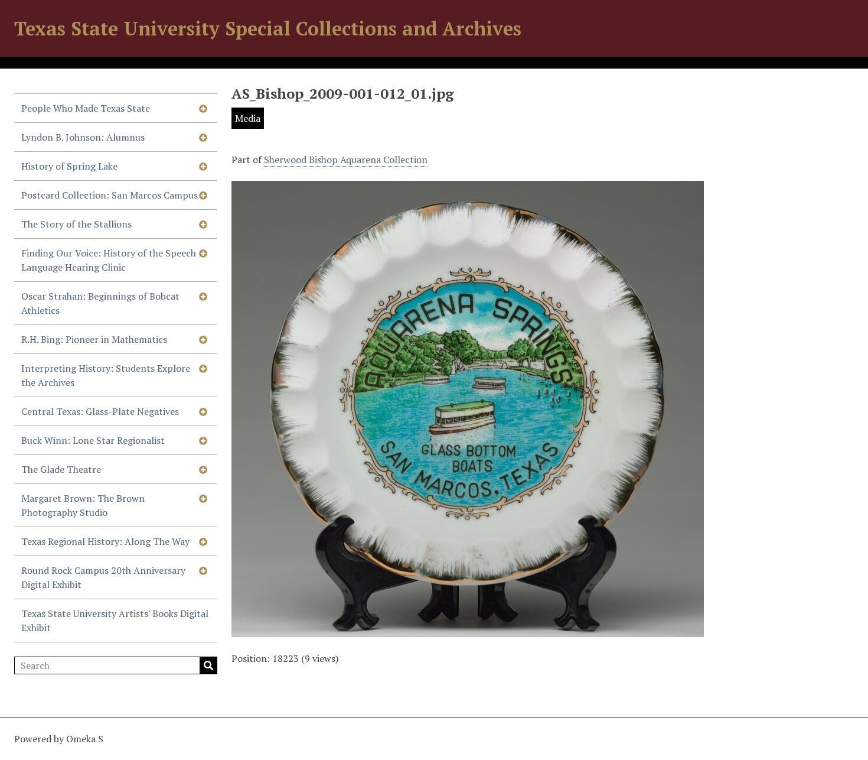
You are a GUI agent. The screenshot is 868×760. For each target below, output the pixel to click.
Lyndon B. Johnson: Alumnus (83, 137)
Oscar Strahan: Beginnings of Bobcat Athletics (100, 303)
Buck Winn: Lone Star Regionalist (93, 440)
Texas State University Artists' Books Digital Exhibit (114, 620)
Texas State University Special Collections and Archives (267, 28)
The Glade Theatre (61, 469)
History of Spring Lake (69, 166)
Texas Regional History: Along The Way (105, 541)
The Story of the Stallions (76, 223)
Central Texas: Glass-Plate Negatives (100, 411)
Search (208, 665)
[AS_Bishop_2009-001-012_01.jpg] (467, 629)
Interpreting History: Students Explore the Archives (105, 375)
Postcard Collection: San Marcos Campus (109, 195)
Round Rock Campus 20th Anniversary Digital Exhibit (103, 577)
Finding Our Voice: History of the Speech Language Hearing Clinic (108, 260)
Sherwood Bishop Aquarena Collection (346, 159)
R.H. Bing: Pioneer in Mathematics (94, 339)
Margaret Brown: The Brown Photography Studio (83, 505)
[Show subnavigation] (203, 108)
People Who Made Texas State (85, 108)
